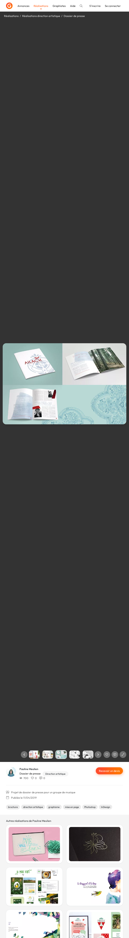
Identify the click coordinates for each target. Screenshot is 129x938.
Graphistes (59, 6)
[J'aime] (106, 754)
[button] (24, 754)
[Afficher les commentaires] (115, 754)
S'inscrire (95, 6)
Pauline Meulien (28, 769)
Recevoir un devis (109, 771)
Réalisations (41, 6)
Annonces (23, 6)
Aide (73, 6)
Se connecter (113, 6)
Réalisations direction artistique (41, 16)
